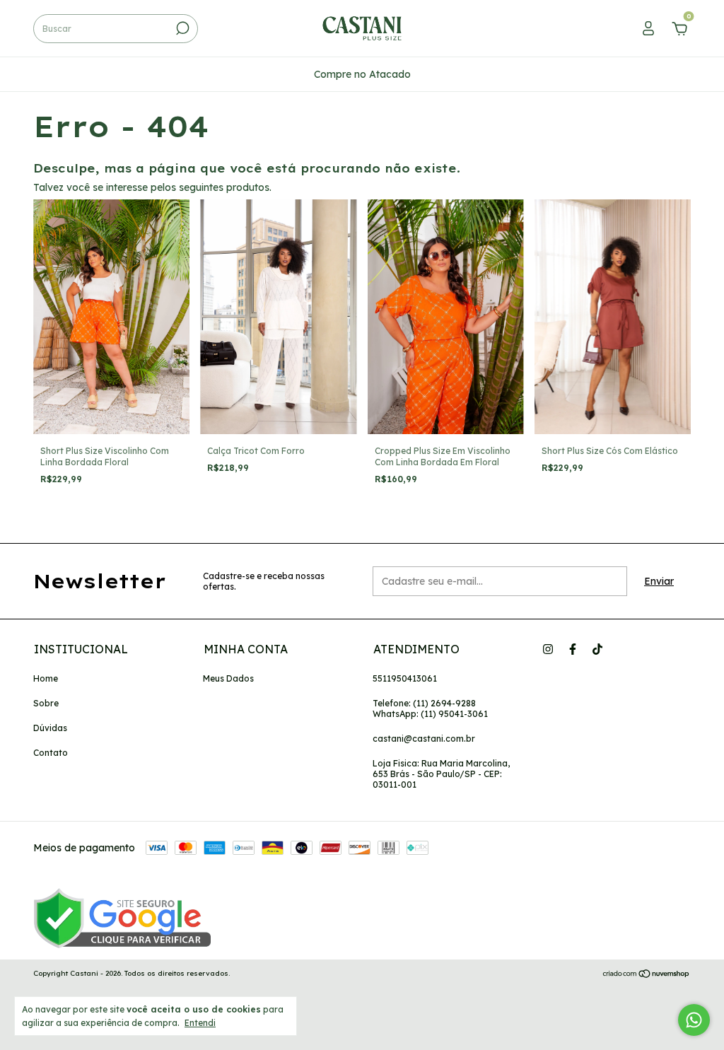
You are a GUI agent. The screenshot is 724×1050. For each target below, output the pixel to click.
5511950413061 (405, 678)
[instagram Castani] (548, 649)
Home (45, 678)
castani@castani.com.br (424, 738)
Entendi (200, 1022)
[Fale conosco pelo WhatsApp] (694, 1020)
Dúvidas (50, 728)
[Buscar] (181, 28)
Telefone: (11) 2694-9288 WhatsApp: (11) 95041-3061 (430, 708)
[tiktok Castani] (597, 649)
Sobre (46, 703)
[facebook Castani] (572, 649)
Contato (50, 752)
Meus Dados (228, 678)
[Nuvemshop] (646, 975)
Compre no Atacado (362, 74)
